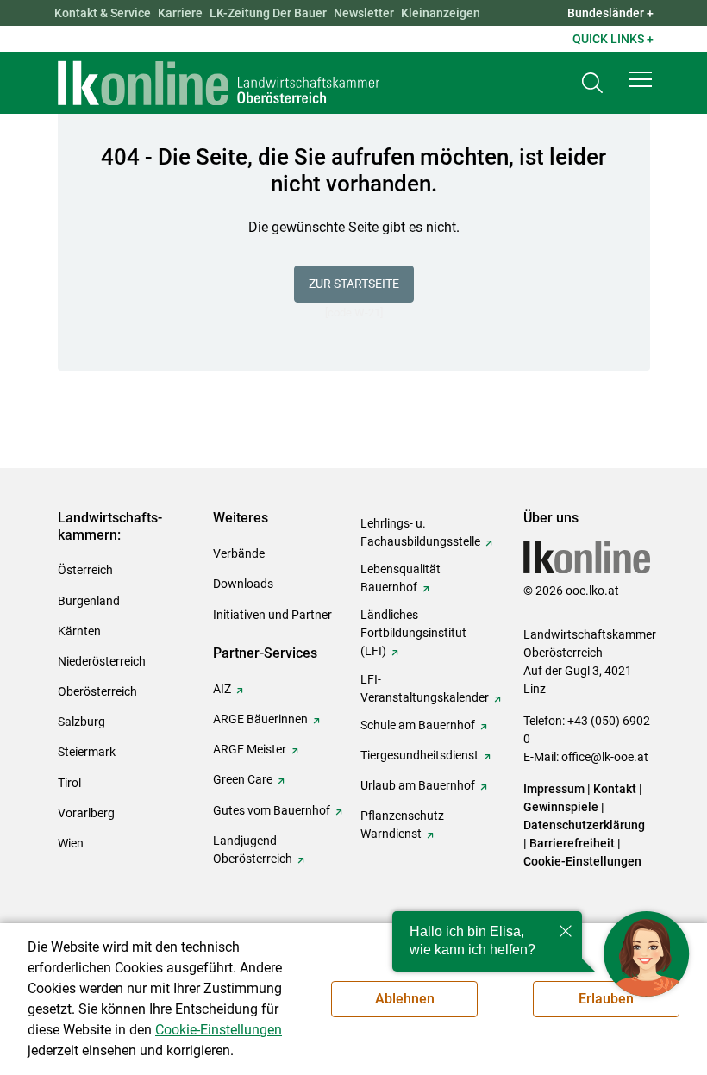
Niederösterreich (102, 661)
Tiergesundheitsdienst (419, 755)
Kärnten (79, 631)
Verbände (239, 553)
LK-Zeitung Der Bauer (268, 13)
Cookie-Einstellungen (582, 861)
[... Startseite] (219, 82)
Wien (71, 843)
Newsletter (364, 13)
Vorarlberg (86, 813)
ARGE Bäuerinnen (260, 719)
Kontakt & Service (102, 13)
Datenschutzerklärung (584, 825)
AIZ (222, 689)
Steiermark (87, 752)
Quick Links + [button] (613, 39)
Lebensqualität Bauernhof (400, 578)
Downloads (243, 584)
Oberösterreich (97, 691)
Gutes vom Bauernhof (271, 810)
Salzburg (81, 721)
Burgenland (89, 601)
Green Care (242, 779)
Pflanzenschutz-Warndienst (403, 825)
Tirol (69, 783)
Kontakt (614, 789)
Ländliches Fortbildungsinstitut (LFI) (413, 633)
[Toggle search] (592, 83)
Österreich (85, 570)
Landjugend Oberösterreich (252, 850)
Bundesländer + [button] (610, 13)
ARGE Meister (249, 749)
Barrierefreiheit (572, 843)
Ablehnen (405, 999)
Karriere (180, 13)
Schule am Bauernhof (417, 725)
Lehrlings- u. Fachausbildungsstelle (420, 532)
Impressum (554, 789)
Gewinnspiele (560, 807)
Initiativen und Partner (272, 615)
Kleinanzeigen (440, 13)
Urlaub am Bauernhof (417, 785)
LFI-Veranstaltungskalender (424, 688)
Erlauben (606, 999)
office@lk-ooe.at (604, 757)
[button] (640, 79)
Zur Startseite (354, 284)
